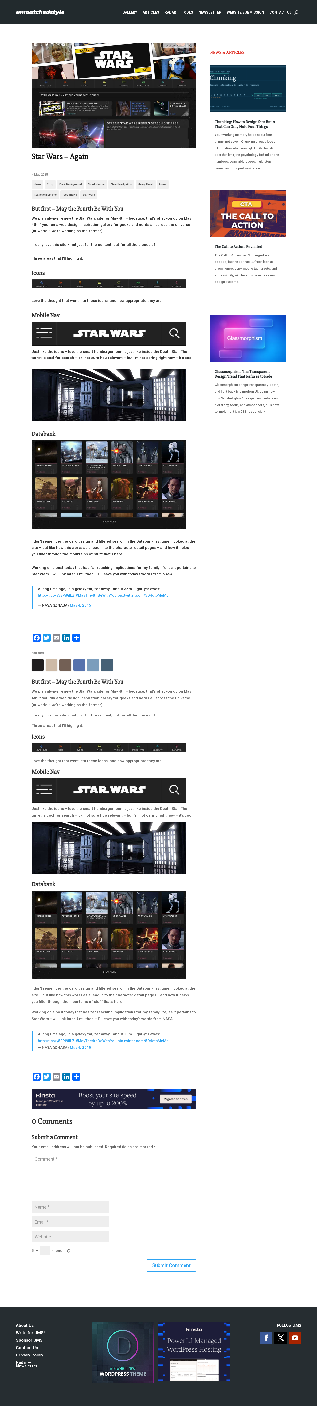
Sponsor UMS (29, 1340)
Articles (151, 12)
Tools (187, 12)
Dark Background (70, 184)
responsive (70, 194)
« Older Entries (226, 437)
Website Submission (245, 12)
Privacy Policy (29, 1355)
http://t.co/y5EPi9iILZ (56, 595)
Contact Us (280, 12)
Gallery (129, 12)
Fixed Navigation (121, 184)
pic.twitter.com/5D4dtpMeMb (143, 595)
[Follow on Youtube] (295, 1338)
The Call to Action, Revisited (238, 246)
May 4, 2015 (80, 605)
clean (37, 184)
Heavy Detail (145, 184)
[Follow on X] (280, 1338)
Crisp (50, 184)
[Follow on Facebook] (266, 1338)
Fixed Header (96, 184)
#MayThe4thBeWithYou (96, 595)
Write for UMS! (30, 1333)
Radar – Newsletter (27, 1364)
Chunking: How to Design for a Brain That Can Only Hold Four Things (245, 124)
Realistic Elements (45, 194)
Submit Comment (171, 1265)
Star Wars (89, 194)
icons (162, 184)
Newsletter (210, 12)
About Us (25, 1326)
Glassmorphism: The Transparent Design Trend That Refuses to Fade (243, 374)
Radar (170, 12)
